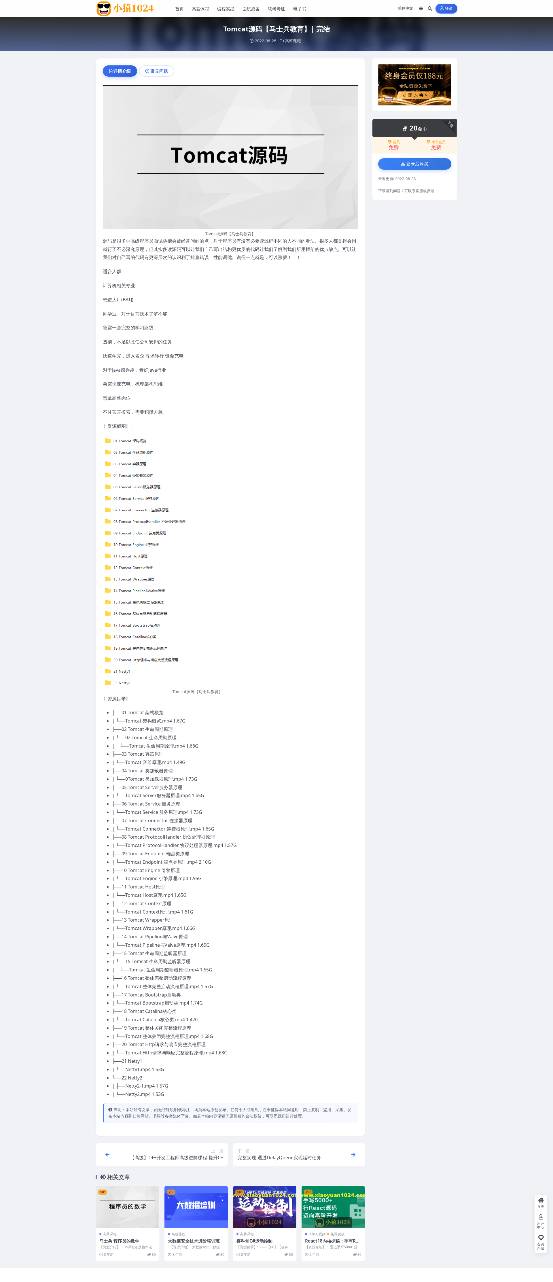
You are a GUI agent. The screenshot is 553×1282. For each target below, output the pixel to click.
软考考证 (276, 9)
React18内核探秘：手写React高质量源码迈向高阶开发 (333, 1243)
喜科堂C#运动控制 (254, 1241)
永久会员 (439, 142)
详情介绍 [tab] (122, 71)
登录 (449, 8)
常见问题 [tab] (159, 71)
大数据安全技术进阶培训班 (194, 1241)
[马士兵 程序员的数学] (127, 1207)
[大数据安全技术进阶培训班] (196, 1207)
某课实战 (337, 1234)
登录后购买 (417, 164)
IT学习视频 (316, 1234)
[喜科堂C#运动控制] (264, 1207)
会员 (396, 142)
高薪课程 (200, 9)
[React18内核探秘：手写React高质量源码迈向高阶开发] (333, 1207)
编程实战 (225, 9)
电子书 (299, 9)
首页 (179, 9)
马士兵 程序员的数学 (119, 1241)
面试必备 (251, 9)
